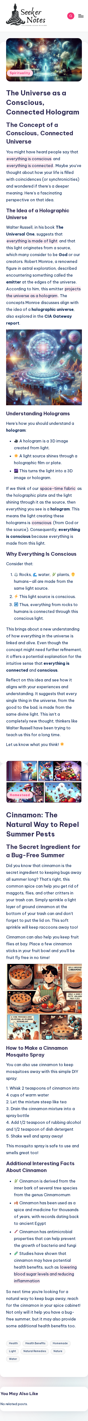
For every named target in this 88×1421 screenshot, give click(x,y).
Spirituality (20, 73)
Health (13, 1343)
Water (13, 1359)
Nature (58, 1351)
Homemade (60, 1343)
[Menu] (80, 15)
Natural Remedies (34, 1351)
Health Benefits (35, 1343)
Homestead (20, 795)
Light (12, 1351)
